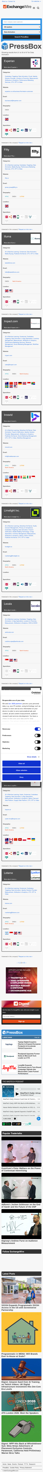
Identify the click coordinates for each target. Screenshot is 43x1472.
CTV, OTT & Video (16, 82)
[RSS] (23, 1257)
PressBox (6, 1467)
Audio (35, 526)
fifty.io (7, 178)
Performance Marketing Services (15, 342)
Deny (21, 777)
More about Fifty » (9, 156)
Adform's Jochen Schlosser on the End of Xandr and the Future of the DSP (20, 1205)
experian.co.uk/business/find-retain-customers (19, 91)
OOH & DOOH (28, 536)
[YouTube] (3, 1257)
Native (21, 536)
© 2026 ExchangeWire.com (10, 1471)
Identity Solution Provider (29, 890)
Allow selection (21, 770)
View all (36, 1037)
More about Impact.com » (12, 327)
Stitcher (16, 1124)
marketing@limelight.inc (12, 556)
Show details (32, 757)
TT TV (26, 1464)
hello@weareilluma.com (12, 272)
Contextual (23, 252)
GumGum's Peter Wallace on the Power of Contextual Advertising (21, 1169)
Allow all (21, 763)
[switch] (38, 735)
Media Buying (16, 167)
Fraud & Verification (18, 432)
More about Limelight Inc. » (12, 517)
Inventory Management (19, 534)
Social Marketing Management (23, 344)
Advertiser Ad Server (26, 430)
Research (32, 1464)
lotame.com (8, 903)
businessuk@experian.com (13, 101)
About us (4, 1)
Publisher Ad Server (20, 254)
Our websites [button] (36, 1)
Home (4, 1464)
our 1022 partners (15, 703)
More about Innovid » (10, 421)
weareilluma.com (10, 263)
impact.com (8, 355)
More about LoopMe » (10, 785)
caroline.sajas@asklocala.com (14, 641)
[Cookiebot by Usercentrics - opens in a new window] (31, 693)
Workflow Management (24, 438)
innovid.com (8, 447)
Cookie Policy (14, 1467)
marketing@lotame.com (12, 912)
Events (14, 1464)
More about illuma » (10, 243)
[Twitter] (8, 1257)
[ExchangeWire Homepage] (17, 7)
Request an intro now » (26, 143)
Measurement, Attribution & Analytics (25, 340)
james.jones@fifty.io (11, 187)
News (9, 1464)
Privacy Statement (26, 1467)
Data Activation (23, 76)
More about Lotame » (10, 879)
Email (30, 76)
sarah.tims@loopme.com (12, 819)
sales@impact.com (11, 365)
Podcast (20, 1464)
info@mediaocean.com (12, 456)
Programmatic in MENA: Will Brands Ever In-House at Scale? (19, 1355)
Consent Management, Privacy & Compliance (19, 528)
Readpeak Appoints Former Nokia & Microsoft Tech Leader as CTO (29, 1056)
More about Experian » (11, 67)
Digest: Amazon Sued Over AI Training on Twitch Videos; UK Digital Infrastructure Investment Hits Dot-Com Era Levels (21, 1385)
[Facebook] (13, 1257)
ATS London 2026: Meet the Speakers (20, 1413)
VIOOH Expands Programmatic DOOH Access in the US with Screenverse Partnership (20, 1307)
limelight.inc (8, 547)
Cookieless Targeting (11, 76)
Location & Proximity (22, 78)
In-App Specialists (27, 338)
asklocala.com (9, 632)
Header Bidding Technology (21, 532)
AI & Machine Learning (12, 165)
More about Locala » (10, 610)
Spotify (6, 1124)
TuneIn (26, 1124)
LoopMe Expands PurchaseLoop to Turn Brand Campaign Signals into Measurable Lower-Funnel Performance (29, 1069)
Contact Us (11, 1)
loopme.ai (8, 809)
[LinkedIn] (18, 1257)
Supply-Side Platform (20, 800)
